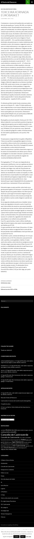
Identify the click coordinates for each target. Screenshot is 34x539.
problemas (16, 444)
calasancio (30, 430)
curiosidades (28, 437)
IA (1, 482)
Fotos (19, 439)
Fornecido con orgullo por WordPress (9, 525)
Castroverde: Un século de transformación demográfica (16, 401)
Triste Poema (9, 381)
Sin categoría (4, 507)
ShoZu (2, 447)
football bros (4, 365)
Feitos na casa (4, 472)
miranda (25, 442)
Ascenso (8, 430)
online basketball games (7, 361)
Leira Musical (4, 485)
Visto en (3, 517)
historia (6, 442)
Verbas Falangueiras (6, 514)
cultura (23, 437)
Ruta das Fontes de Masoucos (9, 397)
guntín (2, 442)
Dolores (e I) (9, 376)
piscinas (8, 443)
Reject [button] (22, 536)
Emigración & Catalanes (7, 469)
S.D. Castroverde (19, 446)
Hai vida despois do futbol (8, 9)
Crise (20, 437)
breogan (26, 430)
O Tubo (3, 495)
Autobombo (4, 463)
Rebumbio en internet (24, 443)
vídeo (15, 449)
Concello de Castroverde (14, 434)
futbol (23, 440)
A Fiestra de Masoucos (8, 2)
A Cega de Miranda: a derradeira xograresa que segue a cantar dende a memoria (17, 361)
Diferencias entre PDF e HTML (9, 288)
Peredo (5, 444)
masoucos (20, 442)
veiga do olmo (4, 449)
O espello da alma (5, 404)
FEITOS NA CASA (6, 282)
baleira (18, 430)
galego (27, 440)
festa (12, 440)
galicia (30, 439)
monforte (29, 442)
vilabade (11, 449)
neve (2, 443)
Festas (2, 476)
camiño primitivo (5, 432)
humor (10, 442)
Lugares (3, 488)
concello (13, 432)
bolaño (22, 430)
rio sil (11, 446)
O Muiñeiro (4, 491)
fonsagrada (15, 439)
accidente (3, 430)
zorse (2, 370)
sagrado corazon (29, 446)
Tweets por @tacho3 (6, 350)
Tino (12, 18)
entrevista (8, 439)
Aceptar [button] (16, 536)
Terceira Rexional (9, 447)
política (12, 444)
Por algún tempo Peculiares (8, 501)
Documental (3, 439)
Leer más (28, 536)
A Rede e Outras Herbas (7, 460)
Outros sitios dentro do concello (9, 498)
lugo (13, 442)
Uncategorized (5, 510)
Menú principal (32, 2)
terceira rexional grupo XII (21, 447)
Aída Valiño (14, 430)
